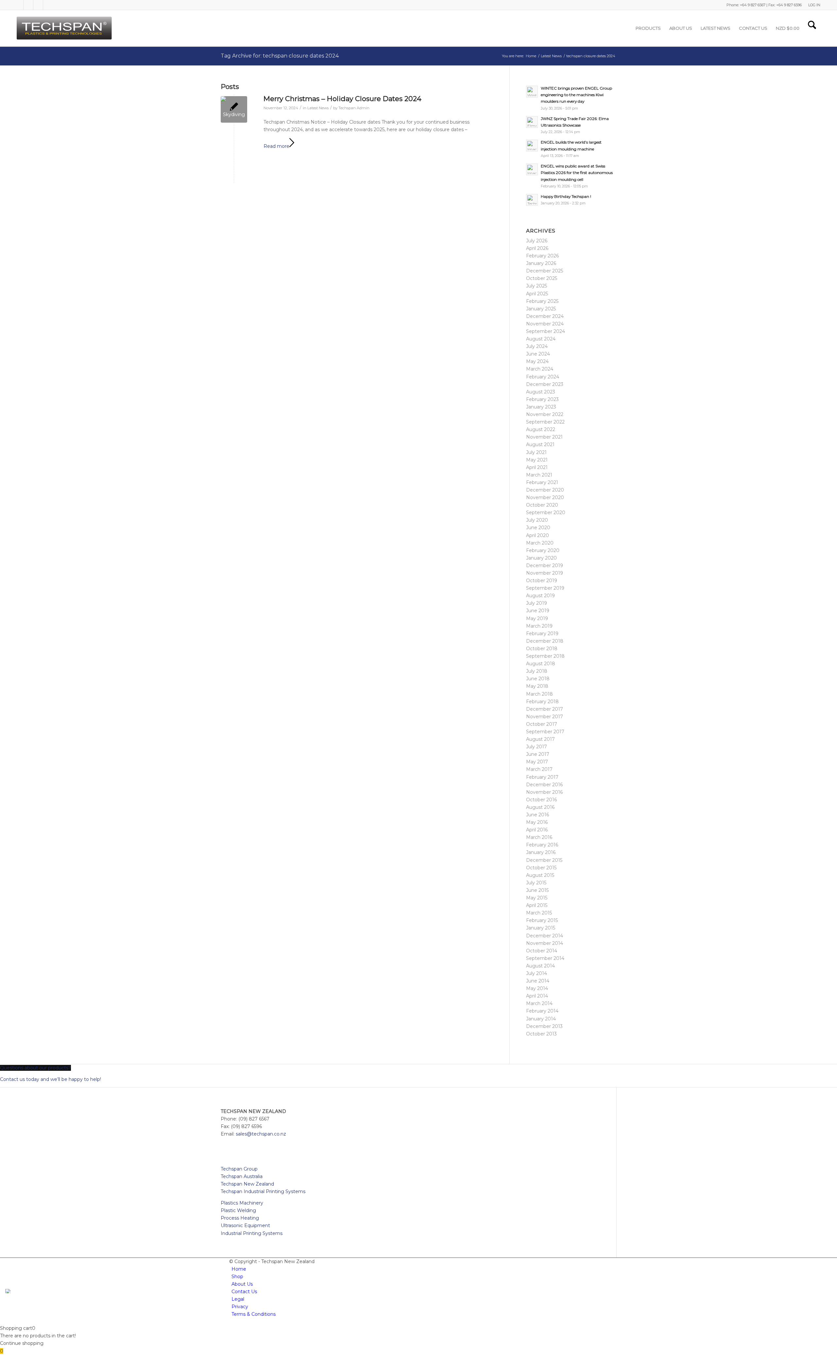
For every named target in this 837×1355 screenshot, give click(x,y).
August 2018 (540, 664)
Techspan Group (239, 1169)
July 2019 (536, 603)
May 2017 (537, 762)
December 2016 (544, 785)
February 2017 (542, 777)
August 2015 (540, 875)
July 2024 (537, 346)
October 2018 (541, 648)
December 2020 (545, 490)
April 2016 (537, 830)
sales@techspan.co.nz (261, 1134)
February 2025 (542, 301)
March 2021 (539, 475)
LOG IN (814, 5)
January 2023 (541, 407)
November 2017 (544, 717)
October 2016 (541, 800)
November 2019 (544, 573)
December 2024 (545, 316)
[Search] (812, 28)
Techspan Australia (242, 1176)
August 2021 (540, 444)
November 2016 (544, 792)
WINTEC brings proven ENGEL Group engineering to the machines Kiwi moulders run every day (576, 95)
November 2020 (545, 497)
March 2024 (539, 369)
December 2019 (544, 565)
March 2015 (539, 913)
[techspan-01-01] (65, 28)
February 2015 (542, 920)
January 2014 (541, 1019)
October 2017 (541, 724)
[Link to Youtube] (38, 5)
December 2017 (544, 709)
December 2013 (544, 1026)
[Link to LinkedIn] (28, 5)
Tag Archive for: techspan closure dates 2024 (280, 56)
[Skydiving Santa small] (234, 109)
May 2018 (537, 686)
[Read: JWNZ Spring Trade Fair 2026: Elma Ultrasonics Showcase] (532, 122)
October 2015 (541, 868)
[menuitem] (812, 5)
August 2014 (540, 966)
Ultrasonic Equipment (245, 1225)
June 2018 (538, 679)
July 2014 (536, 973)
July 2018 (536, 671)
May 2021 (537, 460)
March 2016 (539, 837)
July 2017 (536, 747)
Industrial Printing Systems (251, 1233)
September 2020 (545, 512)
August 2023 (540, 392)
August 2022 (540, 429)
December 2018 (544, 641)
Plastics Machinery (242, 1203)
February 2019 (542, 633)
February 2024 (542, 377)
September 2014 (545, 958)
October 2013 (541, 1034)
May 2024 (537, 361)
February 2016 (542, 845)
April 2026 (537, 248)
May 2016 (537, 822)
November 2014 (544, 943)
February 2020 (542, 550)
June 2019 (537, 611)
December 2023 (544, 384)
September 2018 (545, 656)
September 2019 (545, 588)
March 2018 (539, 694)
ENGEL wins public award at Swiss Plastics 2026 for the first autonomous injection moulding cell (577, 173)
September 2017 (545, 732)
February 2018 (542, 701)
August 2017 (540, 739)
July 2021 (536, 452)
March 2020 (540, 543)
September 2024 (545, 331)
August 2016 (540, 807)
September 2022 (545, 422)
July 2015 (536, 883)
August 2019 (540, 596)
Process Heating (240, 1218)
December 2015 (544, 860)
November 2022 (544, 414)
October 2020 (542, 505)
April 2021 (537, 467)
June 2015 (537, 890)
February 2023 (542, 399)
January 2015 (540, 928)
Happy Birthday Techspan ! (566, 196)
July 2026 (536, 241)
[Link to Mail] (48, 5)
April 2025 (537, 294)
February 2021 (542, 482)
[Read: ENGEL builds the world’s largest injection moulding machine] (532, 145)
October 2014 (541, 951)
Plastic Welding (238, 1210)
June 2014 (537, 981)
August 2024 (540, 339)
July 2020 (537, 520)
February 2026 (542, 256)
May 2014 (537, 988)
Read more (276, 146)
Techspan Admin (353, 108)
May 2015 (536, 898)
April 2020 (537, 535)
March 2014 (539, 1003)
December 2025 (544, 271)
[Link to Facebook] (19, 5)
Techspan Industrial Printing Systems (263, 1191)
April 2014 (537, 996)
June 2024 (538, 354)
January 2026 (541, 263)
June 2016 (537, 815)
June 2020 (538, 527)
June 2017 (537, 754)
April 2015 (536, 905)
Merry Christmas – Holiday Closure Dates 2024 (342, 99)
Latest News (318, 108)
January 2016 (540, 852)
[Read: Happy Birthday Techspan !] (532, 200)
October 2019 (541, 580)
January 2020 (541, 558)
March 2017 (539, 769)
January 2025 (541, 309)
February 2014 (542, 1011)
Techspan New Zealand (247, 1184)
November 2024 (545, 324)
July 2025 (536, 286)
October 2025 (541, 278)
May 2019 (537, 618)
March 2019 (539, 626)
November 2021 (544, 437)
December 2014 (544, 936)
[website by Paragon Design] (8, 1291)
